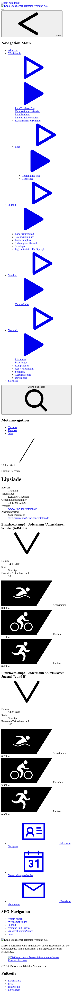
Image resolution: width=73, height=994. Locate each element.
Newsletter (14, 989)
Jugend (12, 924)
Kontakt (12, 430)
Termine (12, 427)
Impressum (14, 986)
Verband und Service (19, 927)
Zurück (57, 35)
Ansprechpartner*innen (20, 931)
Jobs (10, 433)
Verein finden (15, 918)
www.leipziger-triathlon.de (22, 508)
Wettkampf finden (17, 921)
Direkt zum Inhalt (10, 2)
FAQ (11, 983)
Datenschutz (14, 980)
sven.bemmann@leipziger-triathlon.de (28, 518)
